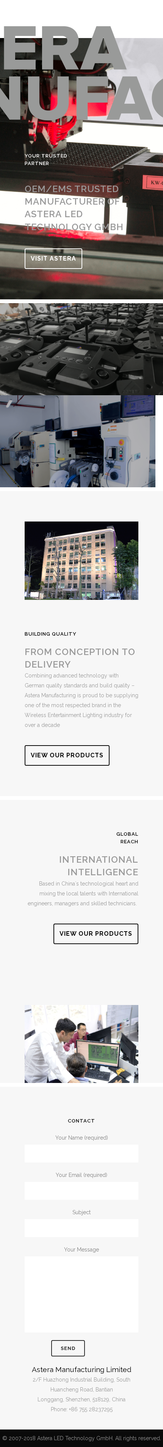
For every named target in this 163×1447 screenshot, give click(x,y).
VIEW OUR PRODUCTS (67, 755)
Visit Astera (53, 258)
